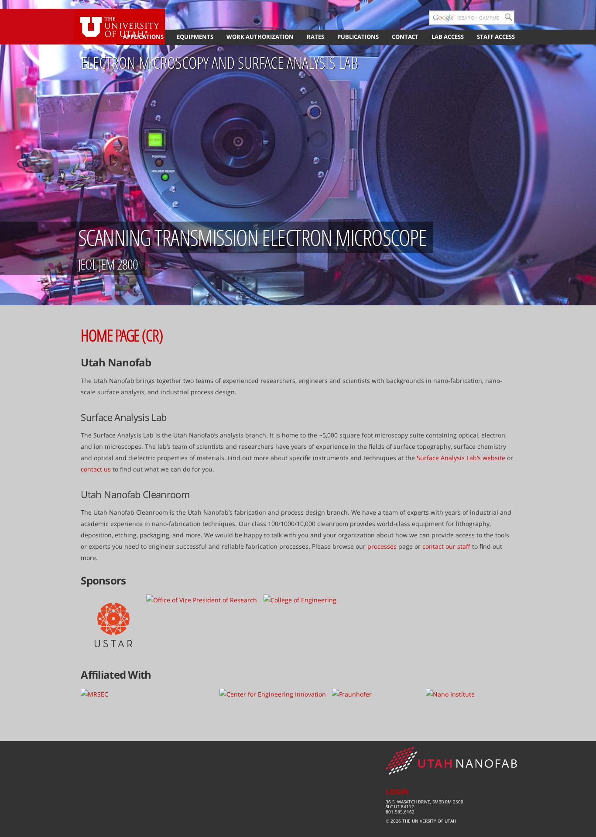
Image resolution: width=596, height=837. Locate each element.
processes (382, 546)
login (397, 791)
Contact (405, 37)
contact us (96, 469)
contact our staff (446, 546)
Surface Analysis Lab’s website (461, 458)
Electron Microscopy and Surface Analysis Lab (219, 62)
